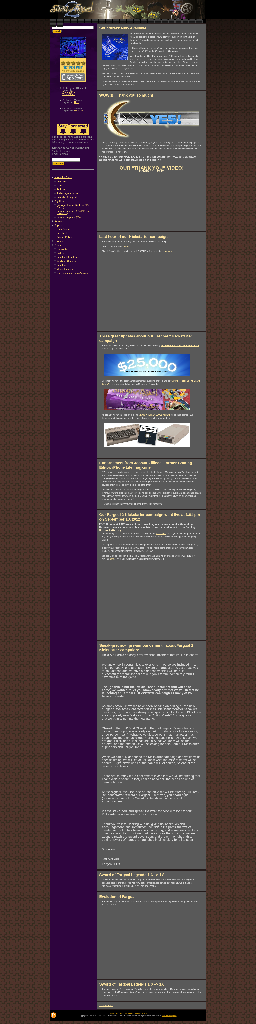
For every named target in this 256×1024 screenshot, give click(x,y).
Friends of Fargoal (67, 197)
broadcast (167, 251)
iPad (76, 102)
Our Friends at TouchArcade (72, 272)
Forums (58, 241)
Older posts (106, 1005)
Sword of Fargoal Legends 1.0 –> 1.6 (131, 984)
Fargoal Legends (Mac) (70, 217)
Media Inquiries (65, 268)
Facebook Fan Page (68, 256)
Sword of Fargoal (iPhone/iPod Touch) (73, 206)
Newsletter (62, 248)
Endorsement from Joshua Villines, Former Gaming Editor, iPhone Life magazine (145, 465)
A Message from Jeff (68, 193)
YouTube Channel (66, 260)
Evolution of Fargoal (117, 897)
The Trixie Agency (169, 1015)
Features (62, 181)
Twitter (60, 252)
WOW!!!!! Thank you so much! (126, 95)
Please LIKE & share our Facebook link (180, 345)
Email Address (60, 153)
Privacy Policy (64, 237)
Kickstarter (161, 533)
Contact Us (114, 1013)
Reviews (59, 221)
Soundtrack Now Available (122, 28)
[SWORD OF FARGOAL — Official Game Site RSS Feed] (53, 1015)
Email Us (61, 264)
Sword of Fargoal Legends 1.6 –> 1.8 (131, 875)
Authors (61, 189)
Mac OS (78, 110)
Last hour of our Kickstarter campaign (133, 236)
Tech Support (64, 229)
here (126, 246)
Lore (59, 185)
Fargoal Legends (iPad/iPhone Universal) (73, 212)
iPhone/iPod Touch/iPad (69, 93)
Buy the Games (126, 1013)
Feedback (62, 233)
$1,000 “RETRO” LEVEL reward (154, 415)
